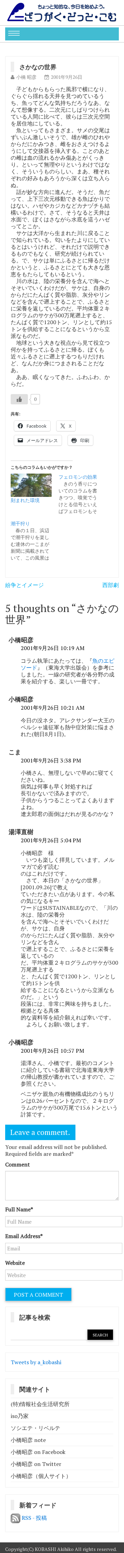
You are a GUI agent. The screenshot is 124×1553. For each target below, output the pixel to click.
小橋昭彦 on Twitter (36, 1464)
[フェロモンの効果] (82, 494)
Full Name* (19, 1209)
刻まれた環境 (25, 500)
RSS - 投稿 (33, 1517)
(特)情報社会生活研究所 (40, 1404)
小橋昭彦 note (28, 1440)
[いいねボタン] (19, 399)
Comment (17, 1164)
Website (15, 1263)
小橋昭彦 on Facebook (38, 1452)
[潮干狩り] (35, 540)
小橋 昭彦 (26, 77)
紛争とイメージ (24, 585)
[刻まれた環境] (31, 485)
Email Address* (24, 1236)
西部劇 (110, 585)
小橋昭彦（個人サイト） (41, 1476)
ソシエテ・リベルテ (35, 1428)
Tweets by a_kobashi (36, 1362)
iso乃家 (20, 1416)
